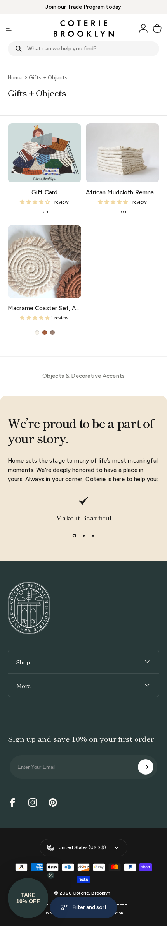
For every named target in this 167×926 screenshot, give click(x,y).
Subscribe (145, 767)
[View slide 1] (74, 535)
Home (15, 78)
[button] (28, 898)
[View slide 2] (83, 535)
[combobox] (83, 48)
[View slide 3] (92, 535)
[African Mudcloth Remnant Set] (122, 152)
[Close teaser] (50, 875)
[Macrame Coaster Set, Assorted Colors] (44, 261)
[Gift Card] (44, 152)
